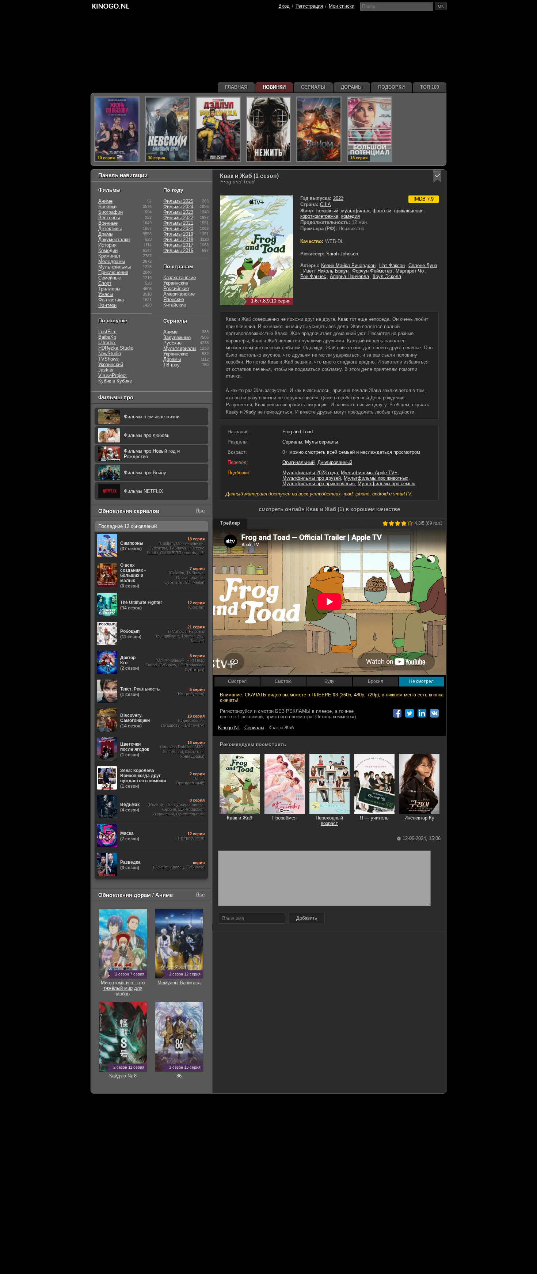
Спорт (104, 283)
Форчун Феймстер (372, 271)
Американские (179, 294)
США (325, 204)
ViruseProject (112, 375)
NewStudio (109, 353)
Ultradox (107, 342)
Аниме (105, 201)
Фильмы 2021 (178, 223)
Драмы (105, 234)
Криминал (109, 256)
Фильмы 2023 (178, 212)
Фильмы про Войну (145, 472)
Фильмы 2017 (178, 245)
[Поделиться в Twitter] (409, 713)
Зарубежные (177, 337)
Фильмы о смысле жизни (151, 416)
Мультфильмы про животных (376, 478)
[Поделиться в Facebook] (397, 713)
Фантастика (111, 300)
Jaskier (106, 370)
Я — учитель (374, 818)
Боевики (107, 206)
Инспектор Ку (419, 818)
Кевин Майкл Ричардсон (348, 265)
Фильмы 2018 (178, 239)
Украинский (110, 364)
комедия (350, 216)
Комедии (108, 250)
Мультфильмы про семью (386, 483)
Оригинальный (298, 462)
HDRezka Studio (115, 348)
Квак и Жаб (239, 818)
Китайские (174, 305)
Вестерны (109, 217)
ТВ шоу (171, 365)
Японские (173, 299)
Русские (172, 343)
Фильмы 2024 (178, 206)
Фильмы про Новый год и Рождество (152, 453)
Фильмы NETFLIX (143, 491)
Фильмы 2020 (178, 228)
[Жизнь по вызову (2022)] (117, 129)
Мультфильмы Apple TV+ (369, 472)
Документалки (114, 239)
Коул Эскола (387, 276)
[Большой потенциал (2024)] (369, 129)
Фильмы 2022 (178, 217)
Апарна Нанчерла (349, 276)
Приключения (113, 272)
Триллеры (109, 289)
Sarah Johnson (342, 253)
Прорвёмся (284, 818)
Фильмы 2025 (178, 201)
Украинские (175, 283)
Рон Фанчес (313, 276)
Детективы (110, 228)
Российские (176, 288)
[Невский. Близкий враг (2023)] (167, 129)
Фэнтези (107, 305)
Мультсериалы (321, 442)
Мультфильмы (114, 267)
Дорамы (172, 359)
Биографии (110, 212)
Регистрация (309, 6)
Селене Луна (422, 265)
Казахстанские (179, 277)
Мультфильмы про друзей (311, 478)
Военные (108, 223)
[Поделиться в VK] (434, 713)
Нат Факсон (392, 265)
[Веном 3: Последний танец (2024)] (319, 129)
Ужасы (105, 294)
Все (200, 510)
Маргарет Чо (410, 271)
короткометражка (319, 216)
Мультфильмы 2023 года (310, 472)
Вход (284, 6)
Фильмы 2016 (178, 250)
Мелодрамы (111, 261)
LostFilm (107, 331)
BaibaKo (107, 337)
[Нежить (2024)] (268, 129)
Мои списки (341, 6)
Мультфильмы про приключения (318, 483)
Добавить (306, 918)
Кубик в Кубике (115, 381)
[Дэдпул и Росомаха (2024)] (218, 129)
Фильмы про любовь (147, 435)
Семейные (109, 278)
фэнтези (382, 210)
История (107, 245)
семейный (327, 210)
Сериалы (292, 442)
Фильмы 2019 (178, 234)
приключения (408, 210)
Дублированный (334, 462)
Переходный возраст (329, 820)
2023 (338, 198)
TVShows (108, 359)
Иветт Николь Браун (326, 271)
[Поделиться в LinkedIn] (422, 713)
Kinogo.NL (229, 727)
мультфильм (355, 210)
